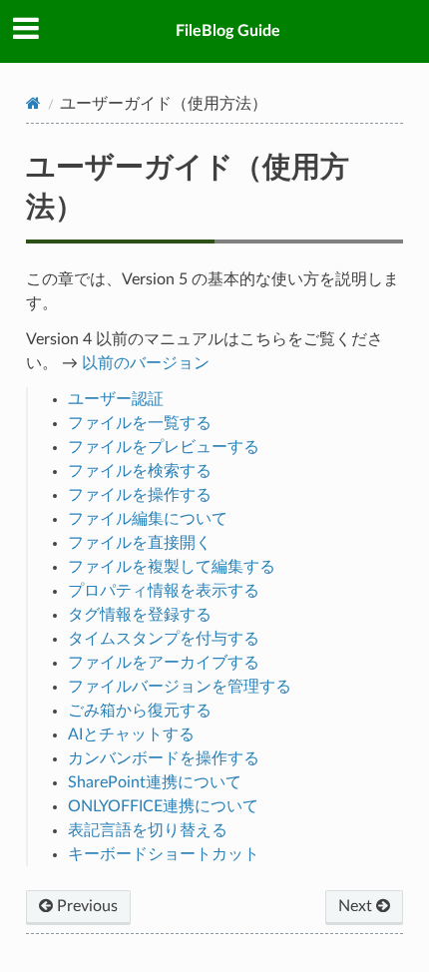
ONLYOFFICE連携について (163, 806)
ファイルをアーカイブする (163, 663)
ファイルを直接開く (140, 543)
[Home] (33, 103)
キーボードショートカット (163, 854)
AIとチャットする (131, 734)
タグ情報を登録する (140, 615)
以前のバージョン (146, 363)
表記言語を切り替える (147, 830)
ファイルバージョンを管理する (179, 687)
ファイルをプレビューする (163, 447)
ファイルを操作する (140, 495)
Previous (85, 906)
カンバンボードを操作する (163, 758)
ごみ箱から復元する (140, 711)
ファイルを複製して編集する (171, 567)
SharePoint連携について (154, 782)
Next (357, 906)
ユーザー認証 (116, 399)
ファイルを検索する (140, 471)
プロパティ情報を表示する (163, 591)
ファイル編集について (147, 519)
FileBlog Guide (228, 31)
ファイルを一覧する (140, 423)
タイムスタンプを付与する (163, 639)
